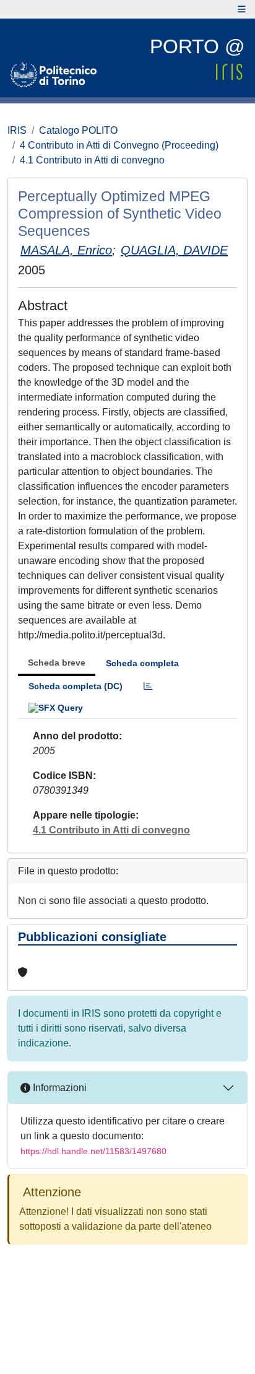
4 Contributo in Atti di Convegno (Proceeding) (119, 145)
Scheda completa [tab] (142, 663)
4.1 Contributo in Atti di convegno (92, 160)
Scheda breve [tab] (56, 662)
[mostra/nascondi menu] (242, 9)
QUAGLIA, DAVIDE (174, 250)
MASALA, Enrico (66, 250)
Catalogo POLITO (78, 130)
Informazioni (58, 1087)
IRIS (17, 130)
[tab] (148, 686)
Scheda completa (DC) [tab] (75, 686)
